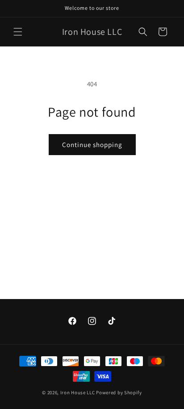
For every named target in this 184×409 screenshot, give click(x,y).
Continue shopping (92, 144)
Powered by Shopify (119, 392)
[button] (18, 32)
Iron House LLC (77, 392)
